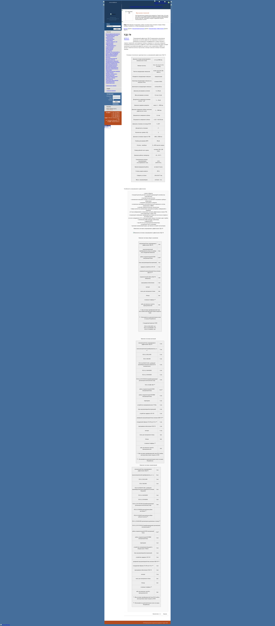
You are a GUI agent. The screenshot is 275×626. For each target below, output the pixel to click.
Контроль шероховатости (112, 67)
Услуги (141, 6)
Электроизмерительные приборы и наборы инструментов (111, 78)
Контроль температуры (111, 63)
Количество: (156, 614)
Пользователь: (109, 96)
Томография (109, 70)
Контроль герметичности (112, 68)
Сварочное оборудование (112, 80)
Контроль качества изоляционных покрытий (112, 60)
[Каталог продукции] (161, 3)
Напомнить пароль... (116, 103)
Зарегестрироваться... (116, 104)
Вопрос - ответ (154, 6)
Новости (138, 6)
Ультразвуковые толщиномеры (110, 39)
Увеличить (126, 39)
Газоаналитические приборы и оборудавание (113, 72)
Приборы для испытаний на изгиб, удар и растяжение (113, 52)
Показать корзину (110, 109)
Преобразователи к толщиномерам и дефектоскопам (111, 47)
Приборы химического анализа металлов (111, 74)
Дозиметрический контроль (112, 62)
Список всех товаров (111, 85)
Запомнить (110, 99)
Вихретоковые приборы (112, 54)
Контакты (160, 6)
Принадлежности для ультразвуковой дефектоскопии (111, 43)
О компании (133, 6)
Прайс (149, 6)
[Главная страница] (156, 3)
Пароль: (110, 98)
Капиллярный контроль (111, 64)
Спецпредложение (111, 90)
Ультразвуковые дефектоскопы (110, 37)
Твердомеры (109, 50)
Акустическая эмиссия (111, 58)
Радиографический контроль (113, 34)
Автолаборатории (110, 81)
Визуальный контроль (111, 66)
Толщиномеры (109, 49)
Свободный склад (110, 83)
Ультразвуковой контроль (112, 35)
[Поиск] (166, 3)
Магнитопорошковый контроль (111, 56)
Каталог (145, 6)
